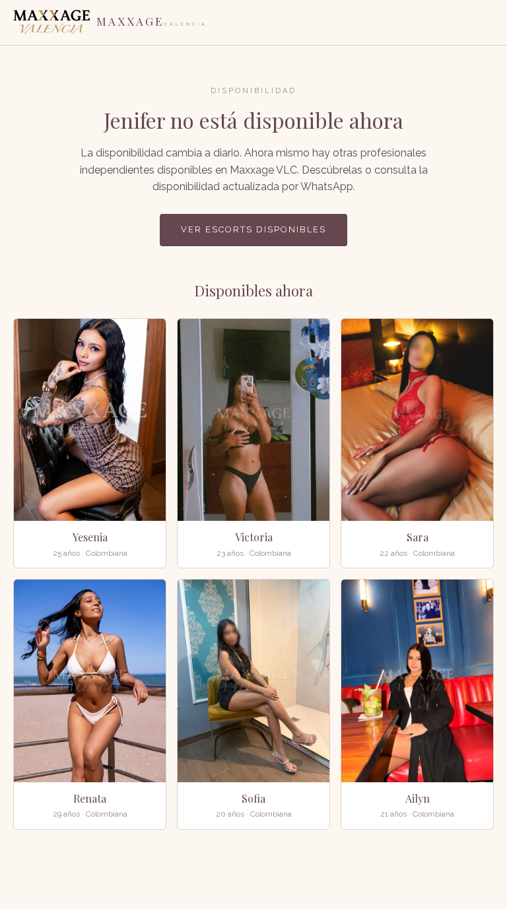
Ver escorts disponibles (253, 229)
